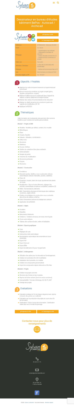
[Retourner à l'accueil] (37, 343)
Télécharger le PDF (48, 40)
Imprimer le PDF (48, 34)
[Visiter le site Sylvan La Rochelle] (25, 37)
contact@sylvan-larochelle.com (37, 373)
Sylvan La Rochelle (29, 402)
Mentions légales (49, 402)
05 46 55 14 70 (37, 362)
